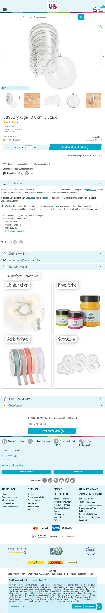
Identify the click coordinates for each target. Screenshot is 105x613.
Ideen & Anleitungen (36, 506)
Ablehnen (77, 606)
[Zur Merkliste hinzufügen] (101, 26)
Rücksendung (59, 511)
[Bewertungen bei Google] (17, 551)
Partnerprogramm (9, 497)
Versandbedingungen (62, 502)
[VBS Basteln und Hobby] (52, 6)
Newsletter (32, 503)
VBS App (57, 520)
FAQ (29, 509)
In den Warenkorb (73, 147)
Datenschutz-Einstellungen (65, 508)
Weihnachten (11, 206)
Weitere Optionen (18, 606)
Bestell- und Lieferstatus (89, 517)
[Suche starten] (81, 17)
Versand (99, 140)
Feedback (78, 471)
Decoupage (30, 198)
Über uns (5, 494)
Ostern (20, 206)
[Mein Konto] (95, 9)
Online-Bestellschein (62, 499)
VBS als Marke (8, 500)
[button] (4, 56)
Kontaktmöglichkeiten (88, 514)
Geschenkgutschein (36, 497)
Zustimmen (89, 606)
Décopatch (46, 198)
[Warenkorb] (101, 9)
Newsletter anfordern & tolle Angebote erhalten (52, 418)
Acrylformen (91, 189)
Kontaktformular (27, 471)
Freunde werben (34, 500)
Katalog (31, 494)
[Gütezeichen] (56, 551)
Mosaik (60, 198)
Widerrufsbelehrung (62, 505)
